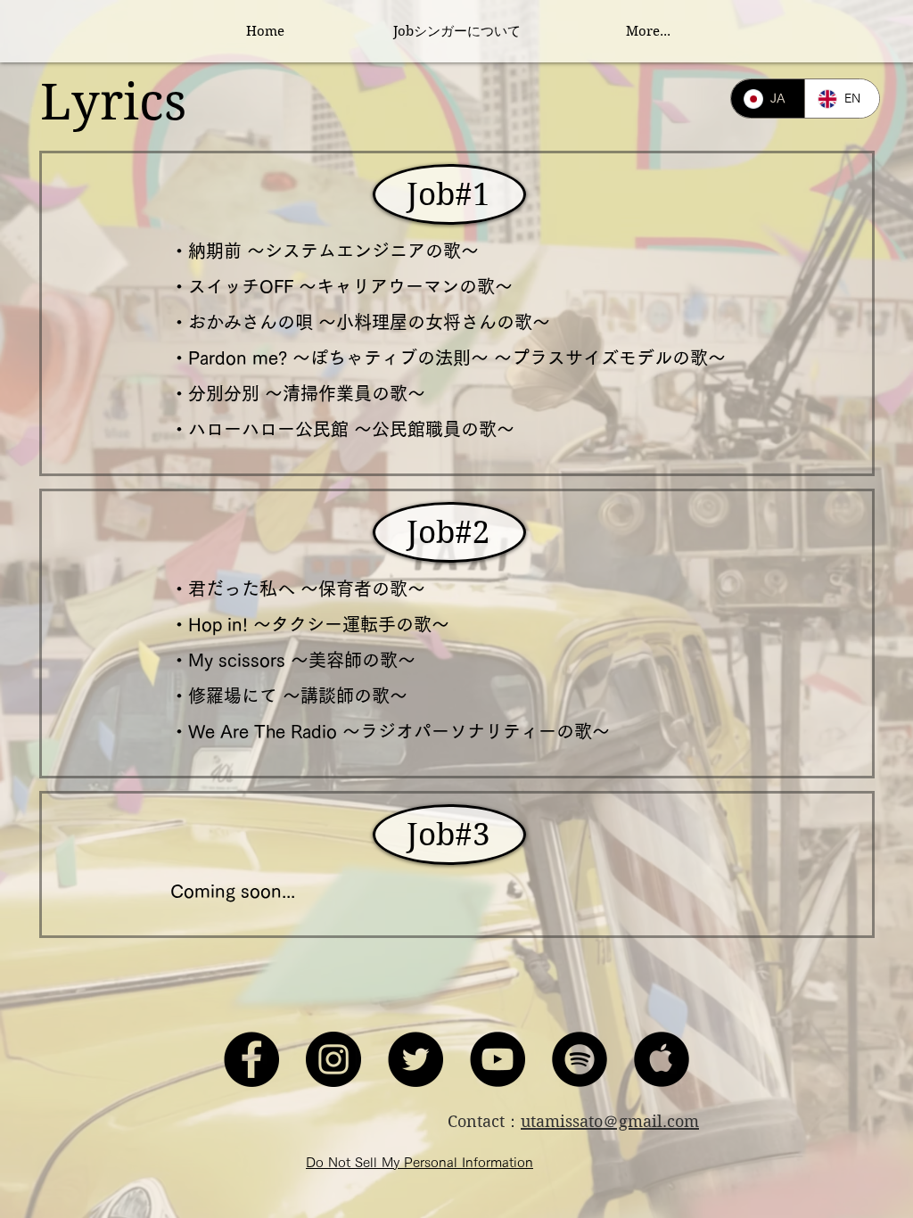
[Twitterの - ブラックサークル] (415, 1059)
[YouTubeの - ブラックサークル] (497, 1059)
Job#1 (448, 194)
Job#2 (448, 532)
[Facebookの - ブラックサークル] (251, 1059)
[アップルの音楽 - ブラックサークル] (661, 1059)
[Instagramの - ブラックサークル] (333, 1059)
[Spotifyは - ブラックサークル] (579, 1059)
